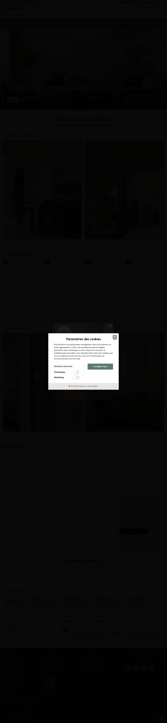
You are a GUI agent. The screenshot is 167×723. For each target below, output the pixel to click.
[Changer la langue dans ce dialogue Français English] (114, 337)
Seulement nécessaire (63, 366)
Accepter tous (100, 366)
